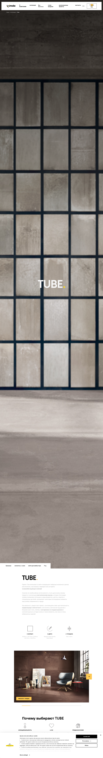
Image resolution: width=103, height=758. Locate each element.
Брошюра (8, 565)
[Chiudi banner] (100, 735)
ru (83, 6)
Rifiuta (86, 745)
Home (7, 12)
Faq (45, 565)
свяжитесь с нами (19, 565)
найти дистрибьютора (34, 565)
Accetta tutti (86, 736)
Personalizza (85, 741)
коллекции (13, 12)
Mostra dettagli (24, 755)
